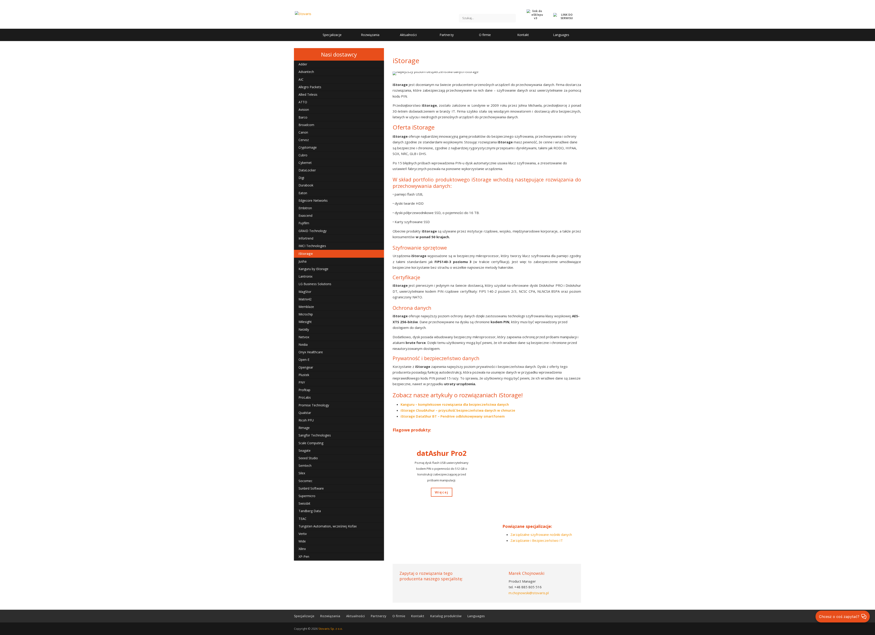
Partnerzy (378, 616)
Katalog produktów (445, 616)
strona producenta (437, 551)
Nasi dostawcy (339, 54)
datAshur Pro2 (442, 453)
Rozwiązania (330, 616)
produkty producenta (525, 551)
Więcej (441, 492)
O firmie (398, 616)
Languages (476, 616)
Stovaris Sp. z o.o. (330, 629)
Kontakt (417, 616)
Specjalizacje (304, 616)
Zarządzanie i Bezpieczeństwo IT (536, 540)
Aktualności (355, 616)
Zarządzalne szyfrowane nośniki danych (541, 534)
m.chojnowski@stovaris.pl (529, 593)
